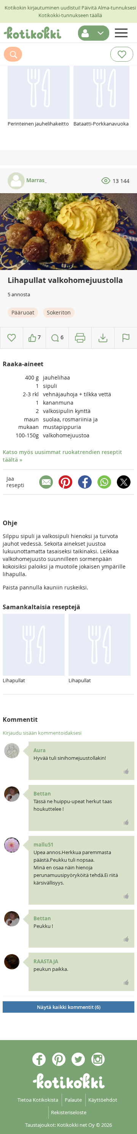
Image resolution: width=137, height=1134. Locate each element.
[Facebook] (85, 482)
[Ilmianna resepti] (126, 338)
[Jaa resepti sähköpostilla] (46, 482)
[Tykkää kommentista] (126, 771)
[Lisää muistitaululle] (11, 338)
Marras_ (36, 180)
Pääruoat (22, 312)
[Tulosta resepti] (80, 338)
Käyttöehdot (102, 1099)
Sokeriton (59, 312)
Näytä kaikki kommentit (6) (68, 1007)
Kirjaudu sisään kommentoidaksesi (42, 732)
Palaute (73, 1099)
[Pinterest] (65, 482)
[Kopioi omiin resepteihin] (103, 338)
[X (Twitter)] (124, 482)
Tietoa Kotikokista (38, 1099)
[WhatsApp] (104, 482)
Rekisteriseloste (68, 1112)
